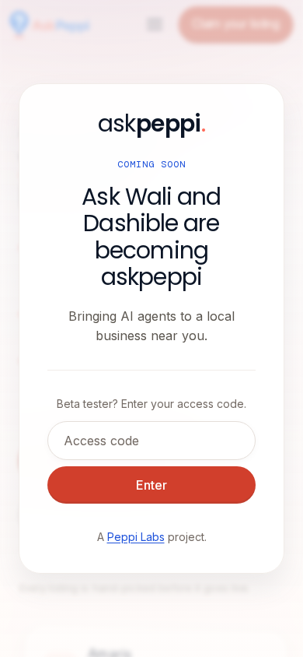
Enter (151, 485)
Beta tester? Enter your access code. (151, 403)
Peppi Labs (136, 536)
